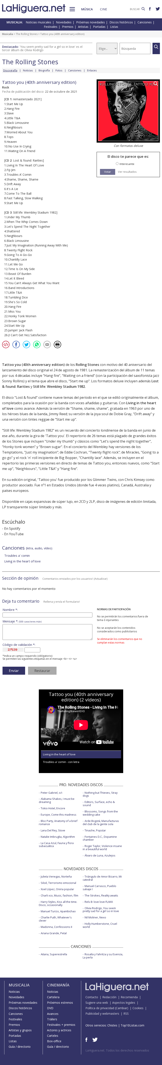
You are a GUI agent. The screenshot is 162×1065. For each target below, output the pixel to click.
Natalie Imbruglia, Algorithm (58, 837)
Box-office (54, 1041)
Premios (67, 27)
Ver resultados (127, 172)
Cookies (137, 1008)
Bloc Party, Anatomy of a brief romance (58, 822)
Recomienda (129, 997)
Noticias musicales (38, 22)
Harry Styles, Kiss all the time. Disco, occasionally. (58, 903)
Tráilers (52, 1019)
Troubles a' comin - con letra (61, 762)
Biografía (44, 70)
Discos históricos (121, 22)
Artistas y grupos (20, 1030)
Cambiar (121, 1008)
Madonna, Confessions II (56, 927)
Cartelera (53, 997)
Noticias (28, 70)
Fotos (58, 70)
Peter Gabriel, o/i (51, 793)
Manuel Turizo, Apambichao (58, 911)
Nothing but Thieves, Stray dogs (100, 794)
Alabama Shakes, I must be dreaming (56, 800)
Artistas (83, 27)
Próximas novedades (90, 22)
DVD (50, 1008)
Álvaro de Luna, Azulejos (100, 855)
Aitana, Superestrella (54, 954)
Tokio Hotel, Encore (53, 808)
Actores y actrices (59, 1030)
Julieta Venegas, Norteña (56, 876)
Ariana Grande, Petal (54, 933)
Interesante (127, 164)
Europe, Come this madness (58, 814)
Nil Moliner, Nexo (95, 917)
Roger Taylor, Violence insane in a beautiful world (102, 847)
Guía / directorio (20, 1047)
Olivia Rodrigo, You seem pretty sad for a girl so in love (101, 909)
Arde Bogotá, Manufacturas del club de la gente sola (101, 822)
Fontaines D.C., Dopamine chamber (100, 838)
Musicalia (7, 34)
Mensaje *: (22, 621)
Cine (103, 9)
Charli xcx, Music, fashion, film (59, 895)
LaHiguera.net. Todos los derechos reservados (117, 1050)
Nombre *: (10, 609)
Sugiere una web (96, 1003)
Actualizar (100, 579)
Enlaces (92, 70)
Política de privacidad (99, 1008)
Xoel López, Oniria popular (57, 889)
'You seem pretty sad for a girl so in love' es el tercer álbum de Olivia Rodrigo (42, 48)
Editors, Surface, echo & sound (99, 803)
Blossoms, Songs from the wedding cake (100, 812)
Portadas (99, 27)
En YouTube (14, 534)
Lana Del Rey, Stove (53, 830)
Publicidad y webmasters (102, 1013)
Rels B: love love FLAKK (99, 902)
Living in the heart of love (22, 561)
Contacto (91, 997)
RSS (126, 1013)
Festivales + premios (61, 1025)
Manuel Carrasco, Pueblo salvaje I (99, 887)
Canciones (145, 22)
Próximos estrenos (60, 1003)
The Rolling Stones (27, 34)
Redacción (109, 997)
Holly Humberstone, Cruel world (100, 925)
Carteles (52, 1036)
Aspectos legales (123, 1003)
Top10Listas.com (132, 1025)
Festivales (50, 27)
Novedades (64, 22)
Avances (52, 1014)
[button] (72, 9)
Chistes (112, 1025)
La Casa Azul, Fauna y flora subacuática (56, 844)
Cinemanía (58, 984)
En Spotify (12, 528)
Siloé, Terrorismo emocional (58, 883)
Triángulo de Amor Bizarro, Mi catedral (102, 878)
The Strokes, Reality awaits (101, 895)
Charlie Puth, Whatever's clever (55, 918)
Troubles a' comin (17, 555)
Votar (107, 172)
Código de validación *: (19, 644)
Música (87, 9)
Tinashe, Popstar (95, 830)
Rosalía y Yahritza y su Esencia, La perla (103, 955)
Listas (114, 27)
